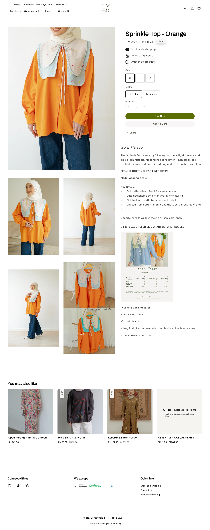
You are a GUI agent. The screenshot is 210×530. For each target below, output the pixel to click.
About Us (50, 11)
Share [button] (133, 133)
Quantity (129, 101)
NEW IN (60, 4)
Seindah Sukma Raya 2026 (38, 4)
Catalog (14, 11)
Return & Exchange (151, 494)
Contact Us (64, 11)
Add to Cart (160, 124)
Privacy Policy (114, 523)
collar (128, 87)
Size (128, 70)
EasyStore (121, 518)
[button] (185, 8)
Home (17, 4)
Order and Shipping (151, 486)
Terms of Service (97, 523)
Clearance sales (32, 11)
